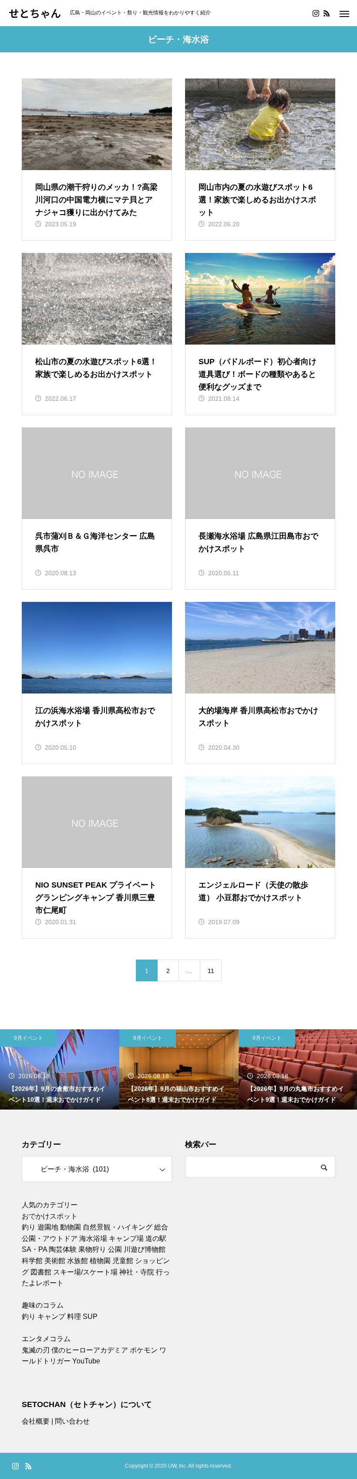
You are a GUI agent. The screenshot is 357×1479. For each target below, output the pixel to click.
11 (211, 970)
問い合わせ (72, 1421)
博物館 (155, 1249)
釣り (29, 1227)
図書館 (40, 1272)
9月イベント (28, 1038)
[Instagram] (315, 13)
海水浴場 (93, 1238)
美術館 (54, 1260)
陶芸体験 (63, 1249)
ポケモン (144, 1350)
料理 (74, 1316)
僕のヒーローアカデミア (89, 1350)
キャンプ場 (126, 1238)
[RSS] (326, 13)
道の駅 (155, 1238)
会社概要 (36, 1421)
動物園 (70, 1227)
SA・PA (34, 1249)
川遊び (134, 1249)
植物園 (100, 1260)
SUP (90, 1316)
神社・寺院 (136, 1272)
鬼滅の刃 (36, 1350)
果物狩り (92, 1249)
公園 (115, 1249)
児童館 (122, 1260)
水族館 (77, 1260)
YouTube (86, 1361)
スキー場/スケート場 (85, 1272)
